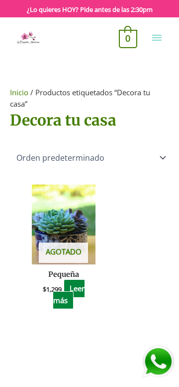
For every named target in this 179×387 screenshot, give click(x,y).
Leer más (68, 294)
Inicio (19, 92)
